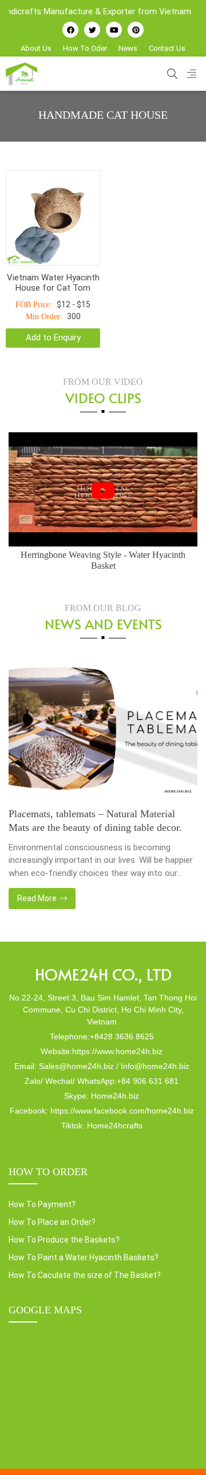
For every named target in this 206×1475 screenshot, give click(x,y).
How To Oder (85, 48)
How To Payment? (42, 1204)
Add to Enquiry (53, 337)
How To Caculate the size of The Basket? (85, 1275)
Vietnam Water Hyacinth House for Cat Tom (53, 282)
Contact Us (167, 48)
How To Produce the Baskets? (64, 1239)
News (127, 48)
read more (37, 898)
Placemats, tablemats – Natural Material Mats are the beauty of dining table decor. (95, 820)
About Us (36, 48)
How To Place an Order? (52, 1222)
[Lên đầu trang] (180, 1447)
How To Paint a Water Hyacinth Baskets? (84, 1257)
